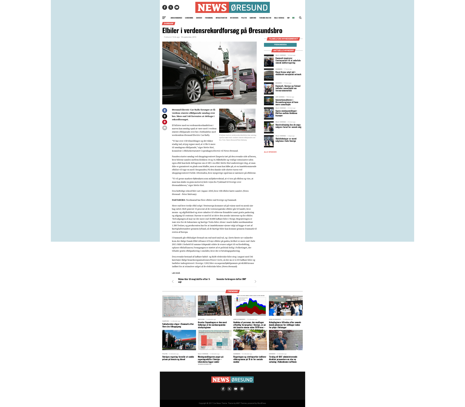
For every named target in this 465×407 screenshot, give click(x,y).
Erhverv (199, 17)
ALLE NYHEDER (270, 152)
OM (288, 17)
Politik (244, 17)
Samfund (253, 17)
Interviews (234, 17)
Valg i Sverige (279, 17)
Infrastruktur (221, 17)
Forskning (209, 17)
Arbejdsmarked (176, 17)
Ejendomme (189, 17)
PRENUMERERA (280, 45)
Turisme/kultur (265, 17)
